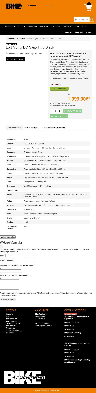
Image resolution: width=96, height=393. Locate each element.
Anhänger (32, 26)
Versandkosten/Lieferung (54, 128)
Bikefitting (68, 26)
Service (68, 32)
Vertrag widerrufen (8, 237)
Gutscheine (55, 26)
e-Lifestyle (21, 38)
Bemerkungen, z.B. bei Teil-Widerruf (14, 275)
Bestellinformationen (13, 323)
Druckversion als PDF (15, 59)
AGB (7, 316)
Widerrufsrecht (11, 318)
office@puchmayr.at (44, 326)
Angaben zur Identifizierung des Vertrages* (17, 265)
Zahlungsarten (32, 128)
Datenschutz (10, 328)
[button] (88, 7)
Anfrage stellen (59, 116)
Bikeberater (82, 26)
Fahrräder (9, 26)
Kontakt (89, 32)
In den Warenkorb (72, 111)
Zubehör (43, 26)
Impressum (10, 333)
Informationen (15, 128)
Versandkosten (65, 103)
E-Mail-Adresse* (6, 260)
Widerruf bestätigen (8, 299)
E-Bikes (21, 26)
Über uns (79, 32)
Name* (2, 255)
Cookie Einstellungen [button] (13, 330)
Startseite (11, 38)
